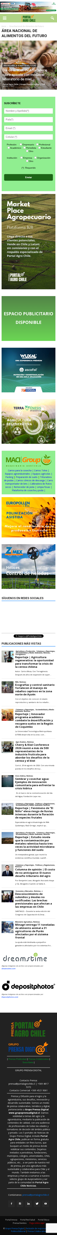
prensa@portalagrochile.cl (35, 1194)
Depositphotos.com (10, 997)
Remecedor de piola (24, 486)
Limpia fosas (43, 486)
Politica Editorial (18, 1231)
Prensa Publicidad (17, 1059)
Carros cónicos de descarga (30, 480)
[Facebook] (11, 1204)
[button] (52, 18)
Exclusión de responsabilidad (39, 1228)
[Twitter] (37, 1204)
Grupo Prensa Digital (14, 1228)
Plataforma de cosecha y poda (27, 490)
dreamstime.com (9, 969)
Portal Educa (43, 1219)
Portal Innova (11, 1219)
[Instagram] (20, 1204)
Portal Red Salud (27, 1219)
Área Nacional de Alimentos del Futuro (19, 66)
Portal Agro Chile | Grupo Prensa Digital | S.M (24, 84)
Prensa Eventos (19, 1223)
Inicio (4, 26)
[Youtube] (45, 1204)
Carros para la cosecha (20, 470)
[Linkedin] (28, 1204)
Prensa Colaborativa (38, 1059)
